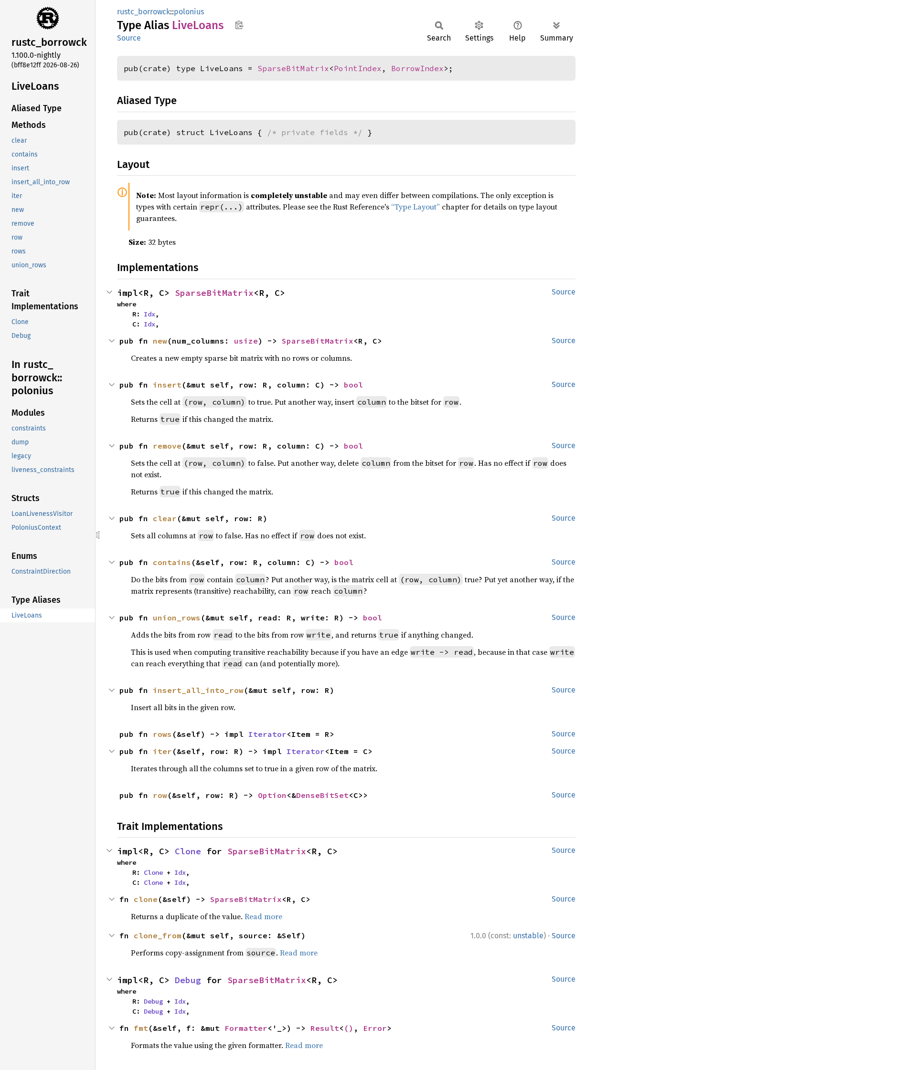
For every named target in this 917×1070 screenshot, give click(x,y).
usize (246, 341)
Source (129, 37)
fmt (141, 1028)
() (348, 1028)
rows (162, 734)
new (160, 341)
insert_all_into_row (198, 690)
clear (165, 518)
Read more (263, 916)
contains (172, 562)
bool (353, 384)
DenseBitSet (322, 795)
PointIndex (358, 68)
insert (167, 384)
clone (146, 899)
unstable (528, 935)
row (160, 795)
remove (167, 446)
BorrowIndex (417, 68)
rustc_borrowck (143, 11)
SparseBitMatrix (293, 68)
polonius (189, 11)
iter (162, 751)
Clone (188, 851)
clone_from (157, 935)
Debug (188, 980)
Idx (149, 314)
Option (272, 795)
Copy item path (239, 25)
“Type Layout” (415, 206)
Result (324, 1028)
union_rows (177, 617)
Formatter (245, 1028)
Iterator (267, 734)
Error (375, 1028)
